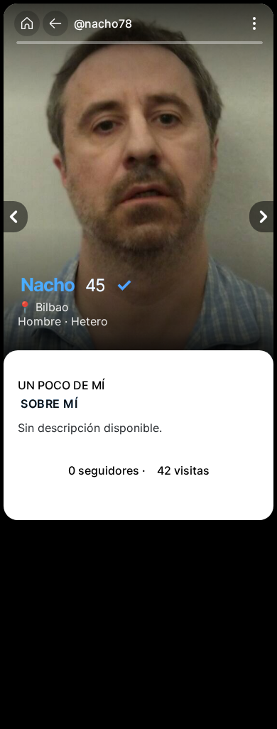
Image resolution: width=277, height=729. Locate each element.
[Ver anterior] (16, 216)
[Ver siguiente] (261, 216)
